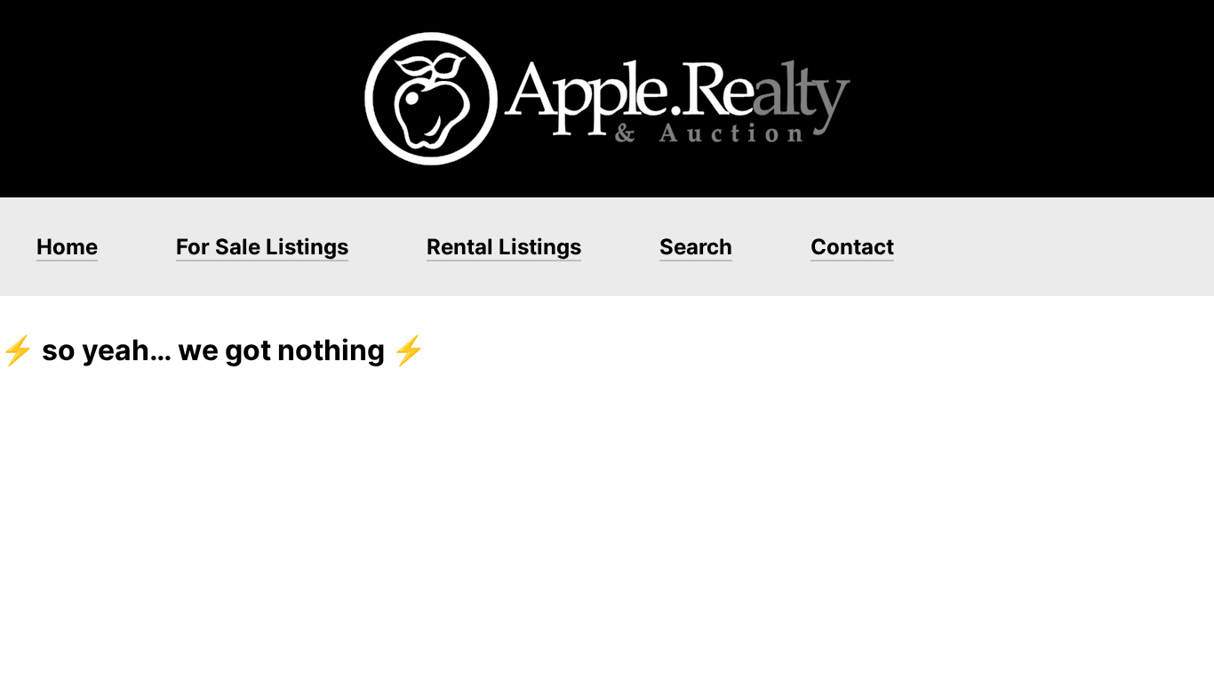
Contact (852, 247)
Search (695, 247)
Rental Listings (504, 247)
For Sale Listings (262, 247)
